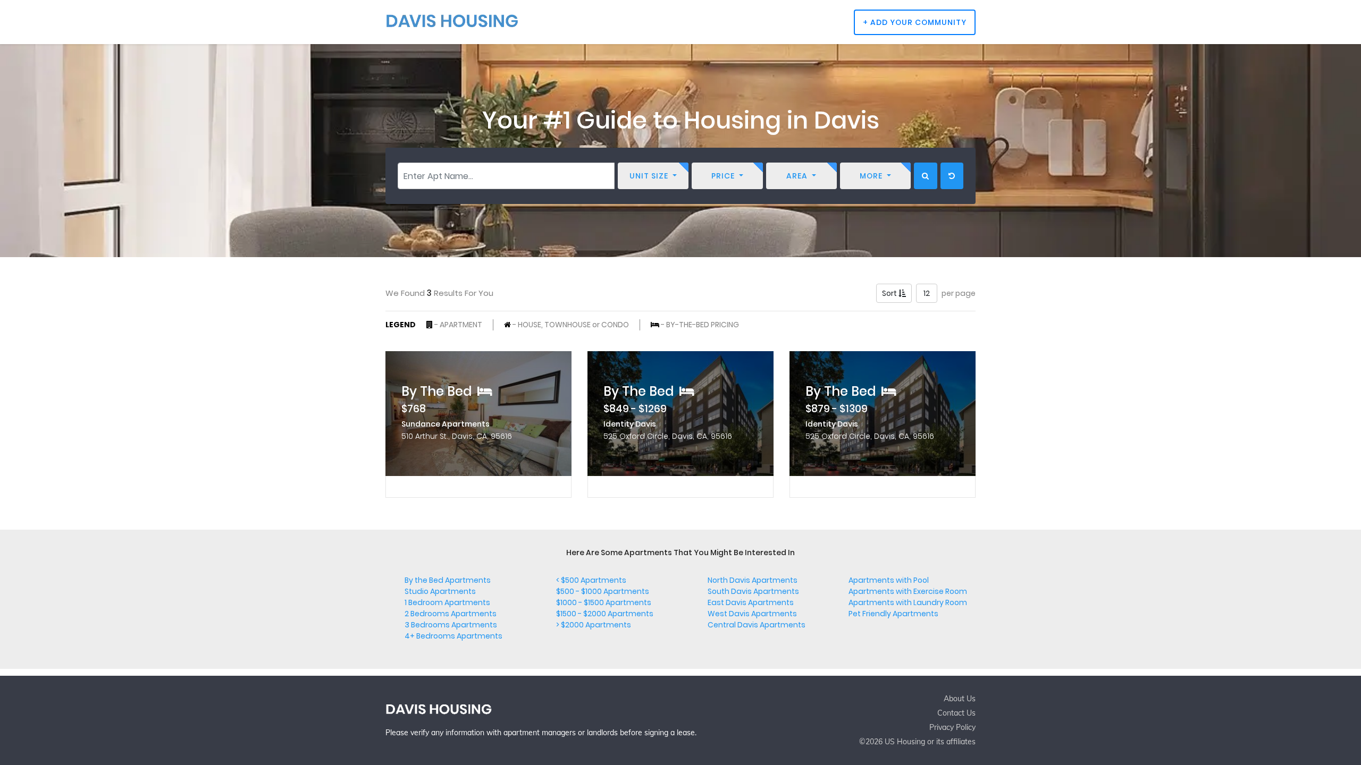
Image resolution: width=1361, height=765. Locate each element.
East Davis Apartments (751, 602)
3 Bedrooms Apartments (451, 624)
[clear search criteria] (951, 176)
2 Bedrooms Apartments (451, 613)
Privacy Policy (952, 727)
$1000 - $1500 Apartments (603, 602)
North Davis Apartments (752, 580)
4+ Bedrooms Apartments (453, 636)
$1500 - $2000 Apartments (604, 613)
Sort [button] (890, 293)
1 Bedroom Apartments (447, 602)
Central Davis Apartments (756, 624)
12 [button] (926, 293)
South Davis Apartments (753, 591)
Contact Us (956, 713)
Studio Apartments (440, 591)
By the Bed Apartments (448, 580)
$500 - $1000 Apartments (602, 591)
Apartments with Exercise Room (907, 591)
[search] (925, 176)
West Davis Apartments (752, 613)
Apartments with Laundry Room (907, 602)
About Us (960, 698)
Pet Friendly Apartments (893, 613)
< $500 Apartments (591, 580)
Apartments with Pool (888, 580)
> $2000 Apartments (593, 624)
